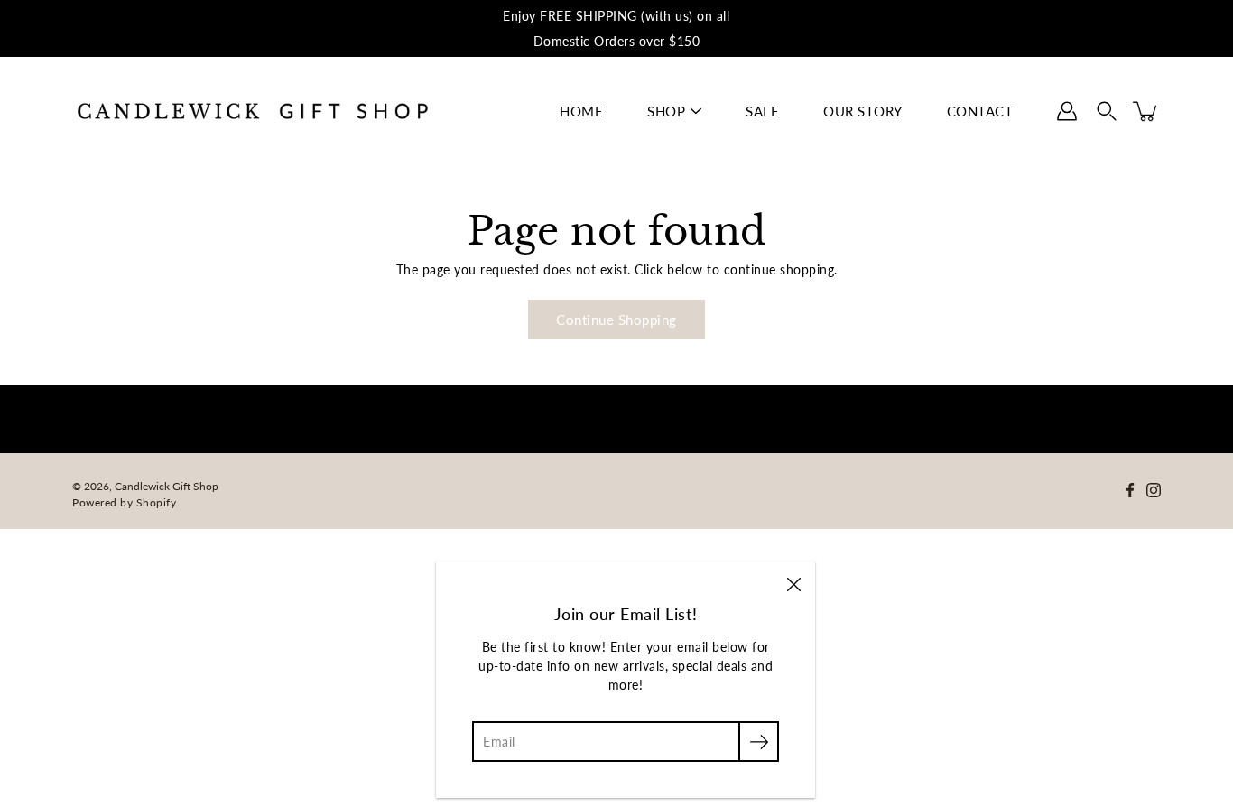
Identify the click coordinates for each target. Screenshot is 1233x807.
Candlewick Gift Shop (166, 486)
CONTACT (980, 111)
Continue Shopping (616, 319)
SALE (762, 111)
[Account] (1066, 111)
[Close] (793, 583)
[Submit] (758, 741)
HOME (581, 111)
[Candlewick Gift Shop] (252, 111)
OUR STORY (863, 111)
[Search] (1106, 111)
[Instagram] (1153, 490)
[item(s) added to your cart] (1146, 111)
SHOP (666, 111)
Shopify (156, 502)
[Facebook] (1130, 490)
